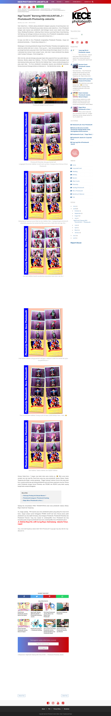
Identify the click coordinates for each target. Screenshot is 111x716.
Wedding (74, 171)
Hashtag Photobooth (78, 187)
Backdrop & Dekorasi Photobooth (62, 613)
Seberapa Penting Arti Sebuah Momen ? (34, 495)
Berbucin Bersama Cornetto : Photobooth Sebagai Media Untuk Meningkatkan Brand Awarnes (80, 129)
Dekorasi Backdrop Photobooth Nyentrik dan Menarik (62, 630)
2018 (74, 208)
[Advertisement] (43, 296)
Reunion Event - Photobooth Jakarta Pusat (84, 66)
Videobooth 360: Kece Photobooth (82, 124)
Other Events (76, 181)
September (78, 213)
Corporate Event (77, 168)
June (76, 225)
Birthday (74, 174)
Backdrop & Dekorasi (78, 194)
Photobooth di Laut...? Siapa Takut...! (82, 134)
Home (52, 1)
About (43, 709)
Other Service (76, 1)
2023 (74, 206)
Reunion (74, 178)
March (76, 230)
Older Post (65, 695)
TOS (49, 709)
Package (59, 1)
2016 (74, 238)
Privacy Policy (57, 709)
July (76, 218)
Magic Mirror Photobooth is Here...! (33, 500)
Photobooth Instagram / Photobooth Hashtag (36, 498)
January (77, 232)
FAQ (52, 5)
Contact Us (87, 1)
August (77, 216)
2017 (74, 235)
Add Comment (32, 22)
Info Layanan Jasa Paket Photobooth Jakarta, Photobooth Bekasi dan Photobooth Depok (50, 631)
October (77, 211)
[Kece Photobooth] (75, 157)
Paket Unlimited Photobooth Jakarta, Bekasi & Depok (23, 630)
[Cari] (92, 2)
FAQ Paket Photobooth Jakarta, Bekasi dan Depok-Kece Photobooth (49, 614)
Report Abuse (76, 243)
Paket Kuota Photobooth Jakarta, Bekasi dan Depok (23, 614)
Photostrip (75, 184)
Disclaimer (66, 709)
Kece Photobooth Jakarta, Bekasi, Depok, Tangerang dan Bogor (59, 713)
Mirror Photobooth (77, 191)
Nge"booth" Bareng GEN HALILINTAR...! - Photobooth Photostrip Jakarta (36, 614)
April (76, 227)
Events (67, 1)
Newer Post (21, 695)
